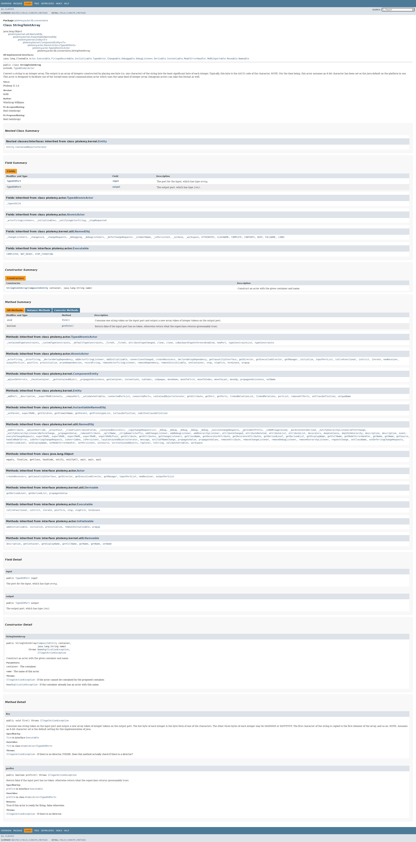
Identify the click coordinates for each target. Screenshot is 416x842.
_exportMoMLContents (50, 396)
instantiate (132, 379)
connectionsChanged (141, 359)
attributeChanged (232, 433)
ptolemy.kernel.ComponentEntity (41, 42)
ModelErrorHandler (195, 58)
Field (24, 13)
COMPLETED (12, 254)
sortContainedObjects (125, 442)
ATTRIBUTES (207, 237)
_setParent (12, 413)
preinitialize (48, 362)
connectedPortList (119, 396)
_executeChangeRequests (224, 430)
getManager (291, 359)
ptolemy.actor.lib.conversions (31, 20)
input (115, 181)
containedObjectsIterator (168, 396)
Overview (6, 3)
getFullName (334, 436)
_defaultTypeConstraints (88, 342)
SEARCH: (376, 10)
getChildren (45, 413)
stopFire (219, 362)
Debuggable (128, 58)
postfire (32, 362)
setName (270, 379)
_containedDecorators (112, 430)
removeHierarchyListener (314, 439)
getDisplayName (316, 436)
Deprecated (47, 3)
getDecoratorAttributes (247, 436)
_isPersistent (161, 237)
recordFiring (92, 362)
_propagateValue (67, 433)
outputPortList (15, 362)
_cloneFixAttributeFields (80, 430)
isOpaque (160, 379)
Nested (16, 13)
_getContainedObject (64, 379)
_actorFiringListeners (20, 220)
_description (27, 396)
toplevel (145, 442)
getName (377, 436)
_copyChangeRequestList (141, 430)
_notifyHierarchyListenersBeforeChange (30, 433)
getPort (209, 396)
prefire (66, 326)
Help (66, 3)
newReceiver (390, 359)
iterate (376, 359)
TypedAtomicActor (24, 68)
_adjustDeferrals (16, 379)
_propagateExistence (91, 379)
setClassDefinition (323, 396)
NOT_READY (26, 254)
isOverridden (72, 439)
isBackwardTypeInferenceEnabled (194, 342)
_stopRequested (97, 220)
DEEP (259, 237)
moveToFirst (188, 379)
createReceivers (165, 359)
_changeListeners (16, 237)
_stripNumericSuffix (130, 433)
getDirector (246, 359)
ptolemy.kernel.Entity (30, 39)
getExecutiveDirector (269, 359)
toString (158, 442)
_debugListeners (94, 237)
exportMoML (28, 413)
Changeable (113, 58)
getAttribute (195, 396)
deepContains (331, 433)
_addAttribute (14, 430)
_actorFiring (14, 359)
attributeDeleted (256, 433)
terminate (233, 362)
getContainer (114, 379)
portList (283, 396)
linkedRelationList (241, 396)
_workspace (192, 237)
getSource (402, 436)
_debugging (75, 237)
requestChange (339, 439)
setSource (103, 442)
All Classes (7, 9)
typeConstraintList (240, 342)
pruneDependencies (71, 362)
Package (17, 3)
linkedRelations (265, 396)
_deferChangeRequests (119, 237)
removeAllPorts (300, 396)
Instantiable (175, 58)
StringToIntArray (16, 288)
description (372, 433)
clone (160, 342)
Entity (102, 141)
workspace (197, 442)
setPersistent (86, 442)
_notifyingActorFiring (72, 220)
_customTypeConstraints (55, 342)
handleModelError (16, 439)
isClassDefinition (124, 413)
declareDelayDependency (192, 359)
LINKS (281, 237)
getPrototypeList (100, 413)
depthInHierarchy (352, 433)
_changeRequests (56, 237)
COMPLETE (236, 237)
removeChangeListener (256, 439)
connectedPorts (141, 396)
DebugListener (144, 58)
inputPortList (324, 359)
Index (59, 3)
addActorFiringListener (89, 359)
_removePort (72, 396)
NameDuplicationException (53, 649)
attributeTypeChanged (142, 342)
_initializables (46, 220)
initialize (306, 359)
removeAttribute (230, 439)
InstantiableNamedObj (89, 407)
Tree (36, 3)
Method (43, 13)
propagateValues (208, 439)
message (144, 439)
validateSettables (177, 442)
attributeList (277, 433)
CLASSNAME (223, 237)
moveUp (234, 379)
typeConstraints (264, 342)
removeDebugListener (284, 439)
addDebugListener (180, 433)
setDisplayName (37, 442)
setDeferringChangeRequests (386, 439)
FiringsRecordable (62, 58)
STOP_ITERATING (44, 254)
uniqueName (344, 396)
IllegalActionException (52, 652)
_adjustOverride (35, 430)
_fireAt (109, 342)
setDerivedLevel (16, 442)
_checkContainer (39, 379)
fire (64, 320)
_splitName (109, 433)
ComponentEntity (85, 373)
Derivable (160, 58)
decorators (314, 433)
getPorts (222, 396)
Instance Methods (38, 310)
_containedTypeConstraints (22, 342)
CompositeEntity (38, 288)
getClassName (192, 436)
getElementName (63, 413)
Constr (33, 13)
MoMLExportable (216, 58)
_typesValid (13, 203)
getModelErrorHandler (357, 436)
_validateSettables (93, 396)
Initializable (83, 58)
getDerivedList (295, 436)
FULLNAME (270, 237)
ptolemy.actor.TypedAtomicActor (51, 48)
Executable (43, 58)
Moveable (232, 58)
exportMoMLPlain (108, 436)
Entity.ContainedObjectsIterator (26, 147)
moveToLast (220, 379)
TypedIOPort (67, 45)
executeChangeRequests (20, 436)
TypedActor (99, 58)
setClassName (358, 439)
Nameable (244, 58)
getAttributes (147, 436)
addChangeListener (156, 433)
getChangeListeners (170, 436)
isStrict (364, 359)
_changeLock (37, 237)
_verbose (178, 237)
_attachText (55, 430)
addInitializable (116, 359)
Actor (32, 58)
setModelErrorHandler (62, 442)
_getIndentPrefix (252, 430)
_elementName (143, 237)
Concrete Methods (66, 310)
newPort (221, 342)
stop (209, 362)
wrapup (245, 362)
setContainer (196, 362)
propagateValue (187, 439)
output (116, 187)
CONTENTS (249, 237)
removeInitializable (173, 362)
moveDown (173, 379)
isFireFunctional (345, 359)
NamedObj (82, 231)
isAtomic (147, 379)
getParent (81, 413)
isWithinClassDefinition (153, 413)
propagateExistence (252, 379)
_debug (162, 430)
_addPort (11, 396)
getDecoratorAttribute (216, 436)
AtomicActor (76, 214)
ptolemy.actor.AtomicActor (43, 45)
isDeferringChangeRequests (46, 439)
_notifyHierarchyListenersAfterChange (341, 430)
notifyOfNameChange (163, 439)
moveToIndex (204, 379)
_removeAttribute (89, 433)
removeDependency (148, 362)
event (402, 433)
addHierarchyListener (207, 433)
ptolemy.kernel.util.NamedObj (25, 34)
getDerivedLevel (273, 436)
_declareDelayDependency (58, 359)
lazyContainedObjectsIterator (119, 439)
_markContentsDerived (303, 430)
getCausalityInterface (222, 359)
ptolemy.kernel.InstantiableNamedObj (34, 37)
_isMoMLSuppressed (276, 430)
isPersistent (91, 439)
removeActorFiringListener (119, 362)
